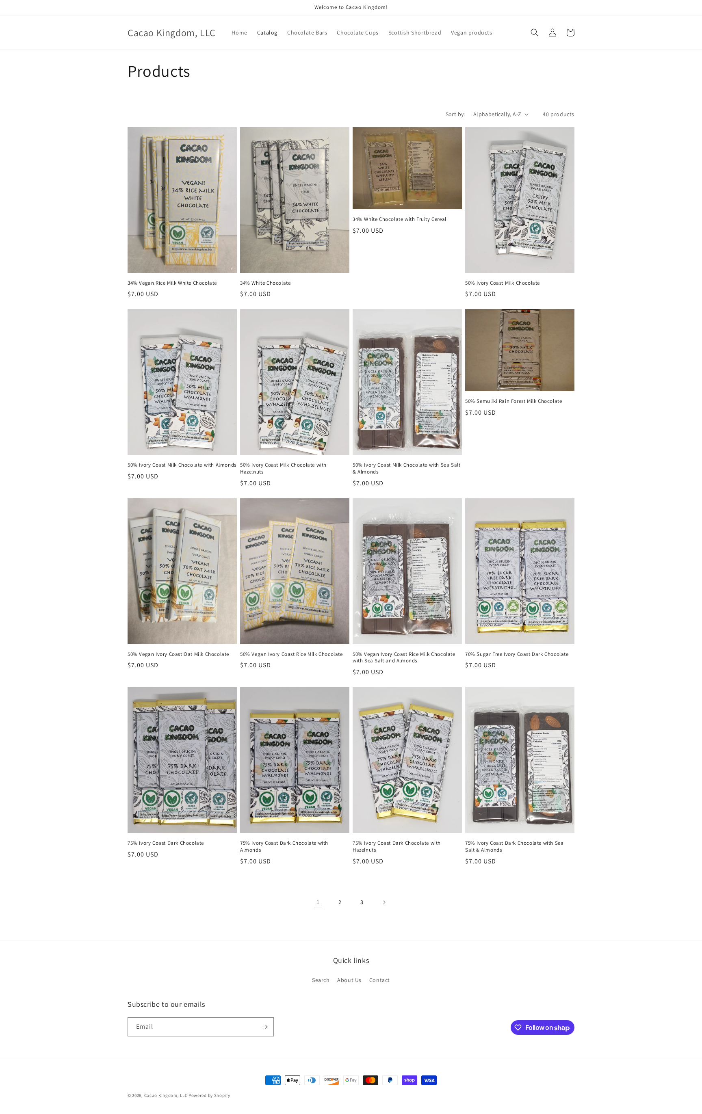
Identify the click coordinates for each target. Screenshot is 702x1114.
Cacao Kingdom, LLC (166, 1095)
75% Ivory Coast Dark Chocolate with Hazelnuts (397, 846)
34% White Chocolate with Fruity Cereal (399, 219)
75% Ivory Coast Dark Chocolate (166, 843)
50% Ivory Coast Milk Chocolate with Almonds (182, 465)
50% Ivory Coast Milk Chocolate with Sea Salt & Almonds (406, 468)
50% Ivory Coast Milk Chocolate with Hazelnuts (283, 468)
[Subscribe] (264, 1026)
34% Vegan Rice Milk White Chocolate (172, 283)
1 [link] (318, 902)
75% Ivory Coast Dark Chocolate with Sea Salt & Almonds (514, 846)
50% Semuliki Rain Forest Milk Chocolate (513, 401)
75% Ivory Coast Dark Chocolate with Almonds (284, 846)
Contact (379, 980)
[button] (535, 32)
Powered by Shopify (209, 1095)
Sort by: (455, 114)
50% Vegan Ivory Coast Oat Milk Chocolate (178, 654)
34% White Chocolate (265, 283)
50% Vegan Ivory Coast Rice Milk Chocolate (291, 654)
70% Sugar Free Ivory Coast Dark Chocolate (517, 654)
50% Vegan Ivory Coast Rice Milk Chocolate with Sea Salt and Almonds (404, 657)
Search (321, 980)
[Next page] (384, 902)
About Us (349, 980)
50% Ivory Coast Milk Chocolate (502, 283)
